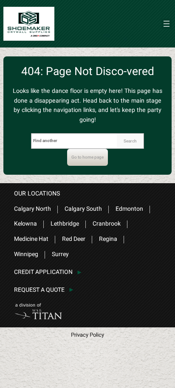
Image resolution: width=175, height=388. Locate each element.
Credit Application (43, 272)
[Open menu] (166, 24)
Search (130, 141)
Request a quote (39, 289)
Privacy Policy (87, 335)
